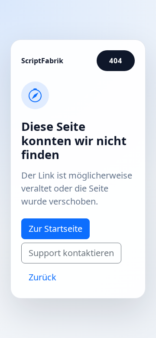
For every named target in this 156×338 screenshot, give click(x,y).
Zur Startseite (55, 228)
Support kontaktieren (71, 253)
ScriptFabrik (42, 60)
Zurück (42, 277)
